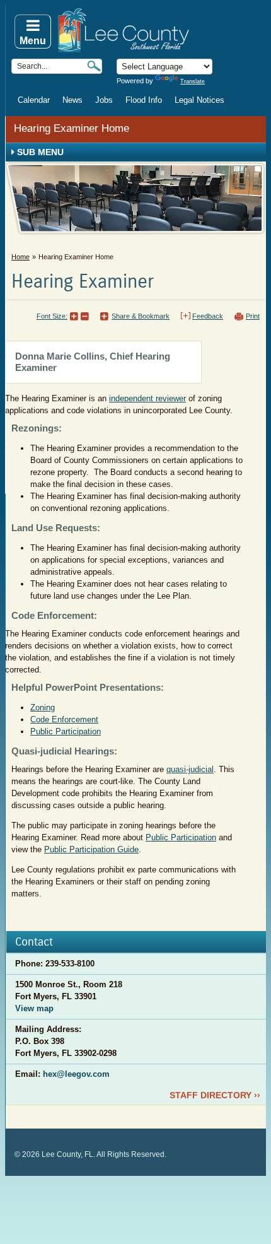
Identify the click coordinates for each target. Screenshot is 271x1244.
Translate (192, 81)
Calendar (34, 100)
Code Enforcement (64, 719)
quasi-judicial (190, 769)
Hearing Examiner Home (71, 128)
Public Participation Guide (91, 849)
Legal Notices (199, 100)
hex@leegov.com (76, 1074)
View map (34, 1008)
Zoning (42, 707)
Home (20, 257)
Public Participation (65, 731)
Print (253, 316)
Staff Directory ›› (215, 1095)
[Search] (94, 66)
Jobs (104, 100)
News (72, 100)
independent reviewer (147, 398)
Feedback (207, 316)
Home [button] (161, 30)
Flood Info (143, 100)
